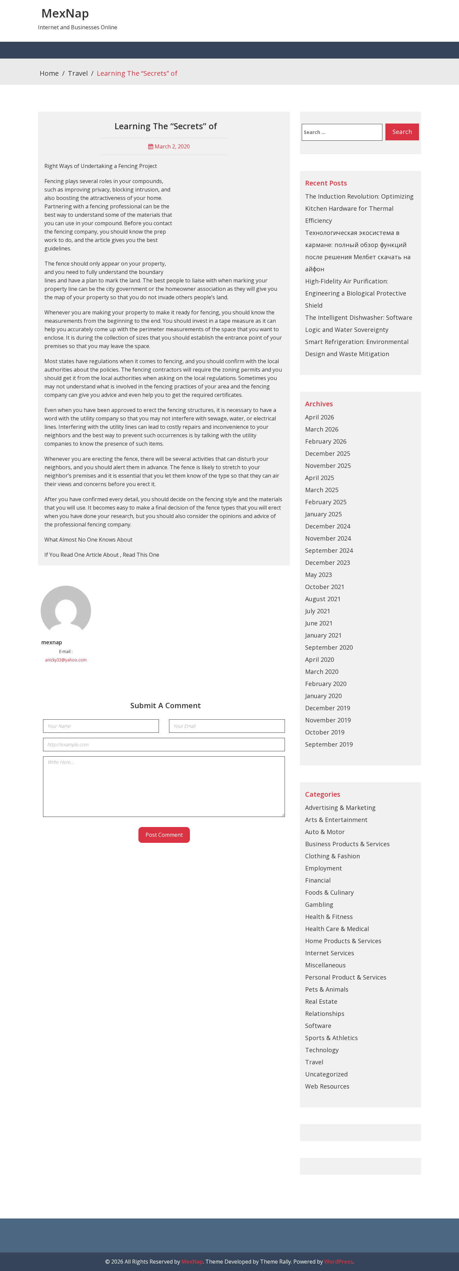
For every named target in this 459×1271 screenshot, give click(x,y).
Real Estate (321, 1001)
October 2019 (324, 732)
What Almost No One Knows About (88, 539)
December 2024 (327, 526)
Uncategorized (326, 1074)
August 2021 (323, 599)
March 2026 (321, 429)
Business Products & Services (347, 844)
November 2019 (328, 720)
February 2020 (325, 684)
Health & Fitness (329, 917)
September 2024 (329, 550)
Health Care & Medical (337, 929)
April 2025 (319, 478)
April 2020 (319, 659)
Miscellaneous (325, 965)
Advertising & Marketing (340, 807)
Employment (323, 868)
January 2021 (323, 635)
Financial (318, 880)
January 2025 (323, 514)
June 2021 (319, 623)
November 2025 (328, 465)
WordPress (338, 1261)
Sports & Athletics (331, 1038)
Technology (322, 1050)
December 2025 (327, 453)
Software (318, 1026)
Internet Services (329, 953)
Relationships (324, 1013)
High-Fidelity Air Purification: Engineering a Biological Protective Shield (355, 293)
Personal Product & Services (345, 977)
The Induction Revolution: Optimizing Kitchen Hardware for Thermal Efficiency (359, 208)
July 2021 (317, 611)
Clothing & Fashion (332, 856)
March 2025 (321, 490)
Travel (78, 73)
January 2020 (323, 696)
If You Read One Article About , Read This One (101, 554)
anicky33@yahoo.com (66, 660)
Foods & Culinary (329, 892)
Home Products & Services (343, 941)
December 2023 (327, 562)
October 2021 (324, 587)
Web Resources (327, 1086)
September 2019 (329, 744)
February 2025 (325, 502)
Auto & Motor (325, 832)
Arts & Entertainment (336, 820)
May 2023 (318, 575)
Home (49, 73)
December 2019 (327, 708)
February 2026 (325, 441)
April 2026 (319, 417)
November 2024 (328, 538)
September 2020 (329, 647)
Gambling (319, 904)
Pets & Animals (326, 989)
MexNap (65, 13)
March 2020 (321, 671)
